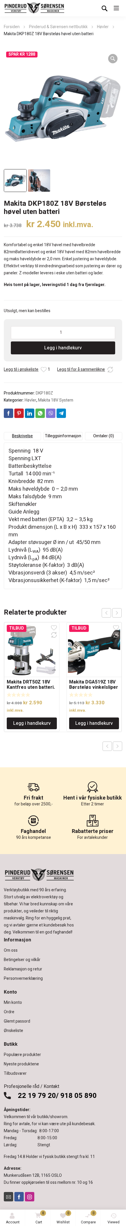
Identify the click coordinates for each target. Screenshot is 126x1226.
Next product (117, 746)
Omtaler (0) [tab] (103, 436)
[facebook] (19, 1196)
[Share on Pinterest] (19, 413)
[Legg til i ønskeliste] (44, 370)
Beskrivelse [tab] (22, 436)
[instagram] (29, 1196)
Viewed (114, 1222)
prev (106, 613)
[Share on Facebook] (8, 413)
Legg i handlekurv (63, 347)
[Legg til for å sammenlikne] (110, 370)
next (117, 613)
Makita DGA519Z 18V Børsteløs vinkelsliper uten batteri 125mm (93, 687)
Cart (39, 1217)
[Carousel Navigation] (112, 613)
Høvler (103, 27)
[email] (8, 1196)
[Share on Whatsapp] (40, 413)
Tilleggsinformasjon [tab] (63, 436)
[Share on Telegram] (61, 413)
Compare (88, 1217)
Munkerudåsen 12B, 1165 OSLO (33, 1175)
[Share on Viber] (50, 413)
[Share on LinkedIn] (29, 413)
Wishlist (63, 1217)
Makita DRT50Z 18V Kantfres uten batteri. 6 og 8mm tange (31, 687)
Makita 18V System (55, 400)
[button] (113, 58)
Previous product (107, 746)
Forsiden (12, 27)
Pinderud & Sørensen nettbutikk (58, 27)
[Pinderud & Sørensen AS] (34, 8)
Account (13, 1222)
